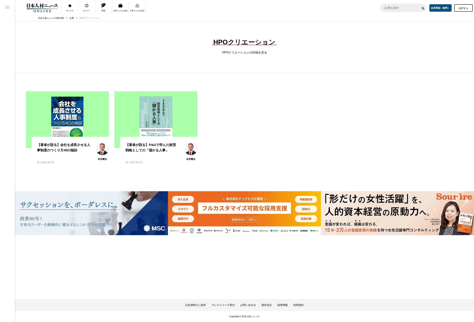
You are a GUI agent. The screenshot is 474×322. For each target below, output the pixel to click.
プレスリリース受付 (223, 305)
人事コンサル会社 (137, 11)
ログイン (463, 8)
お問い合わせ (248, 305)
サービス (70, 11)
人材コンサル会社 (120, 11)
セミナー (86, 11)
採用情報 (282, 305)
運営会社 (266, 305)
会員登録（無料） (440, 7)
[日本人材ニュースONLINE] (42, 8)
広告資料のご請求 (195, 305)
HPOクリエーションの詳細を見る (244, 52)
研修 (103, 11)
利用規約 (298, 305)
